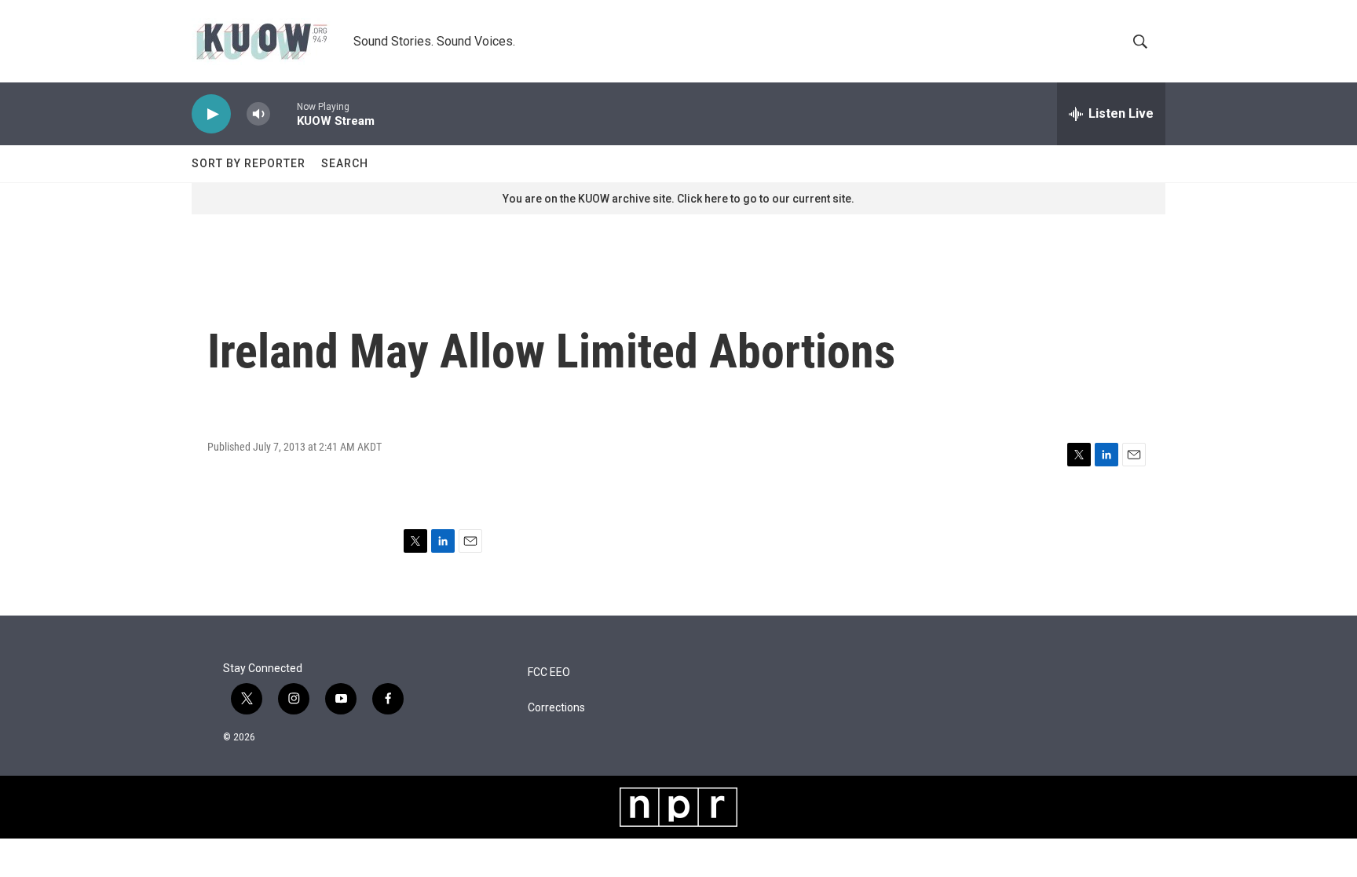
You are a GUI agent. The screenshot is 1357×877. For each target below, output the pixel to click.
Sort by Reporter (248, 163)
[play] (211, 114)
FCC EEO (549, 672)
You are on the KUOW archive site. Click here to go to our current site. (678, 198)
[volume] (258, 114)
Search (344, 163)
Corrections (556, 708)
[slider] (283, 113)
